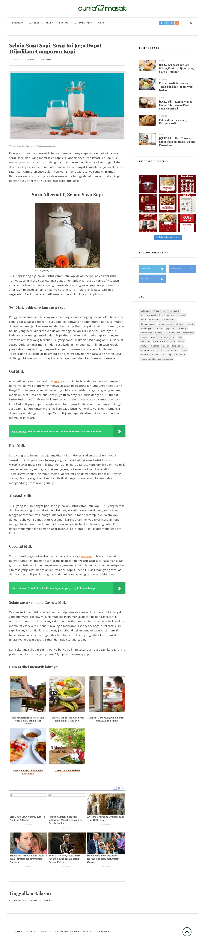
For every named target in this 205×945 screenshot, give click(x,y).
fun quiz (159, 328)
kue (173, 337)
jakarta (143, 337)
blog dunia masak (167, 315)
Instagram (146, 279)
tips (171, 354)
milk (57, 381)
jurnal (152, 337)
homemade (188, 332)
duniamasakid (165, 324)
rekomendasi (172, 350)
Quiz (101, 22)
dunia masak (170, 319)
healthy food (146, 332)
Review (63, 22)
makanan (155, 345)
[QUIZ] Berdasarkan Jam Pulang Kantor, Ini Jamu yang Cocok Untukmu (176, 68)
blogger (182, 315)
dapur (143, 319)
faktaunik (179, 324)
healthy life (160, 332)
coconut (86, 556)
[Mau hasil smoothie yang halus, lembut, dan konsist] (148, 223)
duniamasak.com (148, 324)
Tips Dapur (180, 354)
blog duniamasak (148, 315)
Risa (32, 59)
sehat (163, 354)
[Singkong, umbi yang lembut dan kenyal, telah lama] (168, 203)
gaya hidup (171, 328)
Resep (49, 22)
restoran (144, 354)
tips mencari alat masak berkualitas (156, 359)
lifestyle (144, 345)
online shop (177, 345)
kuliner (172, 341)
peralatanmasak (148, 350)
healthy (182, 328)
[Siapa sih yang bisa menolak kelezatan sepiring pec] (168, 223)
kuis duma (145, 341)
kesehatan (163, 337)
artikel (156, 310)
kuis (180, 337)
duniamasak (155, 319)
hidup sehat (174, 332)
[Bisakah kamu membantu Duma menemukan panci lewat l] (187, 184)
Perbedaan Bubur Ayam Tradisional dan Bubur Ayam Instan (176, 86)
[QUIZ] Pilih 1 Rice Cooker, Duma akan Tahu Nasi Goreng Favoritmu (177, 141)
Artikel (34, 22)
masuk (26, 900)
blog (164, 310)
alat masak (145, 310)
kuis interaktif (159, 341)
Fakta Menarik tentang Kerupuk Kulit (173, 121)
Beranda (17, 22)
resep (184, 350)
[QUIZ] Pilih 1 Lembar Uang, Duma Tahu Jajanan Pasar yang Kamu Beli (175, 105)
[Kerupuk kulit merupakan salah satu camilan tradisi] (168, 184)
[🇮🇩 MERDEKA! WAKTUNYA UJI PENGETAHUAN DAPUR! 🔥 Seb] (187, 203)
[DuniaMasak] (102, 8)
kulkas (181, 341)
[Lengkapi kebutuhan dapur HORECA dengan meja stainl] (148, 184)
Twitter (145, 269)
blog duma (174, 310)
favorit (190, 324)
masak (166, 345)
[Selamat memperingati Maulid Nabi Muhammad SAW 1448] (148, 203)
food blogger (146, 328)
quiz (161, 350)
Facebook (176, 269)
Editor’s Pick (83, 22)
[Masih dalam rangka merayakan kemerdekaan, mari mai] (187, 223)
